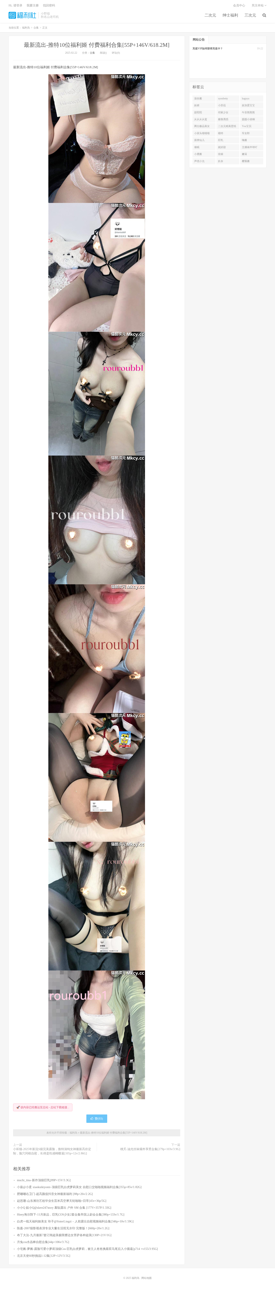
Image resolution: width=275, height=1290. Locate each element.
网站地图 (146, 1277)
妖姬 (196, 105)
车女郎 (246, 133)
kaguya (245, 98)
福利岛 (22, 15)
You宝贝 (246, 126)
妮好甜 (222, 147)
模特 (220, 133)
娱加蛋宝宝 (248, 105)
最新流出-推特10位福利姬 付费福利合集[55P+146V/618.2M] (97, 45)
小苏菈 (222, 105)
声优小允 (199, 161)
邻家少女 (223, 112)
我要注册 (33, 5)
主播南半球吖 (249, 147)
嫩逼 (244, 154)
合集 (92, 52)
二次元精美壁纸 (227, 126)
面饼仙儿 (199, 140)
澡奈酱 (198, 98)
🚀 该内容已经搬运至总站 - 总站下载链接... (42, 1107)
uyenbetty (223, 98)
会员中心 (239, 5)
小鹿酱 (198, 154)
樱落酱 (246, 161)
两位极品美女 (202, 126)
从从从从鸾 (200, 119)
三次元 (250, 15)
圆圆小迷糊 (248, 119)
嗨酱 (244, 140)
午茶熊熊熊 (248, 112)
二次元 (210, 15)
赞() (99, 1118)
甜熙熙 (198, 112)
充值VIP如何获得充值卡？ (207, 48)
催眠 (196, 147)
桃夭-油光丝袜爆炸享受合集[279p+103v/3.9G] (150, 1149)
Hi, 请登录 (15, 5)
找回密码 (49, 5)
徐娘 (220, 154)
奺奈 (220, 161)
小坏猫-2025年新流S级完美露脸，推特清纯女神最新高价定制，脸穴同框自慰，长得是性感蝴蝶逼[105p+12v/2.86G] (52, 1151)
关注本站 (258, 5)
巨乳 (220, 140)
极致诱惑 (223, 119)
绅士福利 (230, 15)
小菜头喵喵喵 (202, 133)
